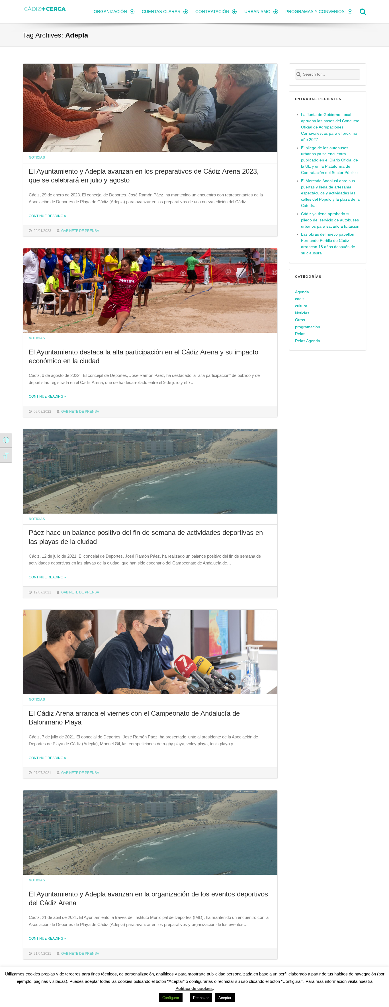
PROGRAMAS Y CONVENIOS (315, 11)
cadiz (299, 299)
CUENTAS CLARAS (161, 11)
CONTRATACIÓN (212, 11)
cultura (301, 306)
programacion (307, 327)
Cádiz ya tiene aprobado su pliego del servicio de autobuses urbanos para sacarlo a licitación (330, 220)
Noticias (37, 157)
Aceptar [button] (224, 998)
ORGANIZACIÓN (110, 11)
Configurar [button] (170, 998)
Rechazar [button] (201, 998)
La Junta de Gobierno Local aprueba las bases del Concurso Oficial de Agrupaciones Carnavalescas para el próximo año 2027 (330, 127)
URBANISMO (257, 11)
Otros (300, 320)
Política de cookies (194, 988)
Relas (300, 334)
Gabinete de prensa (80, 230)
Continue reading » (47, 216)
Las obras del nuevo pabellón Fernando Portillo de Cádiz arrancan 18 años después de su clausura (328, 243)
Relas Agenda (307, 341)
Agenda (302, 292)
